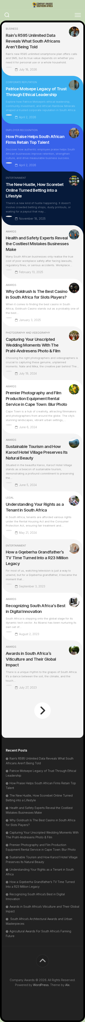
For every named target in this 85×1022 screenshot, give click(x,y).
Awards (11, 231)
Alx (67, 985)
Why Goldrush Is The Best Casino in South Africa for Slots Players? (36, 294)
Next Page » (42, 710)
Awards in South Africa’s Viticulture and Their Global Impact (31, 659)
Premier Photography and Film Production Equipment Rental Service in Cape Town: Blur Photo (36, 398)
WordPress (41, 985)
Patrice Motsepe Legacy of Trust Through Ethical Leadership (36, 91)
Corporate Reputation (21, 82)
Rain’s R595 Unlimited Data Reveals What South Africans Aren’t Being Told (33, 41)
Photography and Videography (28, 332)
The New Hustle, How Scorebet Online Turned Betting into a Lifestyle (34, 190)
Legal (10, 497)
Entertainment (16, 177)
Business (12, 28)
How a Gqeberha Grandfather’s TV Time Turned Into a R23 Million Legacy (37, 558)
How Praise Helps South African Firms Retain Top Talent (35, 139)
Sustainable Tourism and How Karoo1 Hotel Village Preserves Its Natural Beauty (36, 452)
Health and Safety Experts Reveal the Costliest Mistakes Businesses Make (37, 243)
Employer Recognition (22, 130)
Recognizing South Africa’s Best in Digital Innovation (35, 608)
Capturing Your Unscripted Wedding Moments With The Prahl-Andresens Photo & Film (33, 345)
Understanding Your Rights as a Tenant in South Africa (35, 507)
